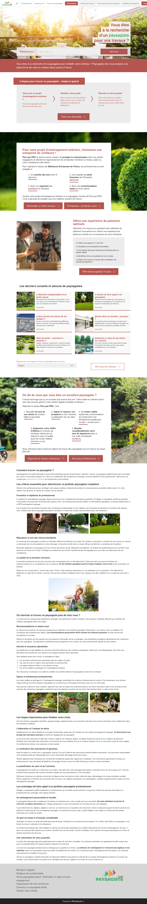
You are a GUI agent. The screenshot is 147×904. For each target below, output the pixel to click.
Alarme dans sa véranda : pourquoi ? (111, 317)
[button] (26, 3)
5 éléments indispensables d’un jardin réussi (51, 295)
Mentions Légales (25, 869)
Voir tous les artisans (105, 366)
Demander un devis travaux (41, 205)
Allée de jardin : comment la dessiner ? (49, 339)
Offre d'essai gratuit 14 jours (96, 271)
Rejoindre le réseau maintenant (44, 458)
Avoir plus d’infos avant (84, 458)
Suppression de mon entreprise (32, 883)
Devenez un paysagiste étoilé (31, 887)
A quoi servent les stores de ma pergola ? (51, 317)
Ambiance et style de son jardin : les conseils (110, 339)
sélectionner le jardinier (35, 479)
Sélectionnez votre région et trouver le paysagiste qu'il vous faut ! (40, 361)
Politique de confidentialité (29, 873)
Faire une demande (72, 116)
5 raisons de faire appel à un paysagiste (108, 295)
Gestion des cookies (27, 890)
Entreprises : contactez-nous (82, 205)
